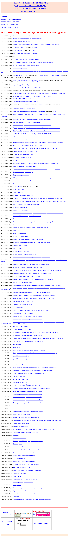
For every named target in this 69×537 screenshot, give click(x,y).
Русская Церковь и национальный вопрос (24, 254)
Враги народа (17, 225)
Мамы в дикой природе (19, 233)
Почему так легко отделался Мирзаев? (23, 36)
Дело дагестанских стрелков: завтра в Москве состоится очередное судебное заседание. (37, 222)
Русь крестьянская (18, 307)
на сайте (40, 515)
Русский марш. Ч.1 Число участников (23, 364)
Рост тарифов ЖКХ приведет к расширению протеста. (28, 441)
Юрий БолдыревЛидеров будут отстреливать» (25, 85)
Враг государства (17, 444)
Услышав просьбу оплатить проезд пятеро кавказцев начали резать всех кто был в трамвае (37, 270)
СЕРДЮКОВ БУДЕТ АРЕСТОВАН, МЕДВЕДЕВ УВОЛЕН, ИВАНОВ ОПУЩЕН (35, 148)
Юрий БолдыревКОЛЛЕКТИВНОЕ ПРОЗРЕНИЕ (27, 87)
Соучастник (16, 219)
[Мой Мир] (28, 513)
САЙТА (5, 524)
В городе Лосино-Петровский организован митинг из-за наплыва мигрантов (34, 295)
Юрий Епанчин (17, 186)
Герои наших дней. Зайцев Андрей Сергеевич (25, 53)
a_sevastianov (42, 75)
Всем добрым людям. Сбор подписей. (23, 301)
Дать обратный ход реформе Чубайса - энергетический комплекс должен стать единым (36, 128)
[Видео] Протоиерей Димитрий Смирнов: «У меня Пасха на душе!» (31, 310)
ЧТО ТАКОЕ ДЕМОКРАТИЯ (21, 75)
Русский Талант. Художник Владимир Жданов (26, 59)
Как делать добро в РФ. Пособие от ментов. (25, 479)
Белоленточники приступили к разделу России (25, 406)
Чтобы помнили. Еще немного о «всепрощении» (26, 276)
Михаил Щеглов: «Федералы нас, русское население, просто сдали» (31, 257)
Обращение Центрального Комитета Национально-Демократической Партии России (35, 332)
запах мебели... (17, 344)
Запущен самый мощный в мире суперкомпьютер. (26, 464)
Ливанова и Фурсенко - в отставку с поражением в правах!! (29, 488)
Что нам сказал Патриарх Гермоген (22, 304)
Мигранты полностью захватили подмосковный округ (28, 183)
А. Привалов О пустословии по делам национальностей (28, 341)
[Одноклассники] (27, 513)
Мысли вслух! (16, 347)
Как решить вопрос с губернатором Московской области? (28, 373)
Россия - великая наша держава (21, 41)
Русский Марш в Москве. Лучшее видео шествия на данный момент (31, 388)
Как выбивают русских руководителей (23, 452)
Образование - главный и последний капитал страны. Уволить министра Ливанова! (35, 163)
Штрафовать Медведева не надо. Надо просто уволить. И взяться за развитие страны (36, 131)
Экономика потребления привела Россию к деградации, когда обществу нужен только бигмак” (38, 338)
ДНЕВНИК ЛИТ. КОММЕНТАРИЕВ (10, 22)
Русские (15, 160)
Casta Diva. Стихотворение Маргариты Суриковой (26, 80)
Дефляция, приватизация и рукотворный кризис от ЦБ (27, 394)
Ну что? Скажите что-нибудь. (21, 356)
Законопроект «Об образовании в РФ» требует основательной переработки (33, 370)
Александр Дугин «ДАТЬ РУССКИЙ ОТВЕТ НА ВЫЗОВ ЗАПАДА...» (32, 96)
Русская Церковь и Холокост (21, 251)
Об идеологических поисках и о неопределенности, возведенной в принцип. (34, 178)
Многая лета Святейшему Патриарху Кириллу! (26, 151)
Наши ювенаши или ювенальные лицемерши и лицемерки (29, 111)
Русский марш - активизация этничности (24, 455)
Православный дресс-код (20, 68)
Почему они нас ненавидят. (20, 236)
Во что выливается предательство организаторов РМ (27, 397)
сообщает (40, 104)
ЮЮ (14, 56)
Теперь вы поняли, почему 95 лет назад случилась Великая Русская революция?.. (35, 367)
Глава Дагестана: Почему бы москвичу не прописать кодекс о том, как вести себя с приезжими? (39, 93)
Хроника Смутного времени (20, 426)
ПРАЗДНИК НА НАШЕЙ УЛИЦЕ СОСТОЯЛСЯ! (26, 385)
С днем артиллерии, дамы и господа (23, 172)
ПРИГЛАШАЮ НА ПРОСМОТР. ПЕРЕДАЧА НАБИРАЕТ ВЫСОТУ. (32, 134)
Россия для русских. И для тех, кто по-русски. (25, 432)
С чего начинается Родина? (20, 192)
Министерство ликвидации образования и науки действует (28, 403)
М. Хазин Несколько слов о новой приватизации (26, 122)
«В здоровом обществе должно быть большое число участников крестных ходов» (35, 353)
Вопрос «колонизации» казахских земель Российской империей (30, 227)
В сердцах (16, 435)
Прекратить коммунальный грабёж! (23, 195)
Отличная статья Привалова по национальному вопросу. (28, 411)
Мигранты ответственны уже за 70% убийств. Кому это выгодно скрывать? (33, 298)
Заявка (15, 104)
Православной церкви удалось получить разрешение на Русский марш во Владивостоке (37, 420)
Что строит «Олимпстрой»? (20, 139)
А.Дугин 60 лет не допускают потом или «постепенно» (27, 316)
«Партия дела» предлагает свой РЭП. (23, 482)
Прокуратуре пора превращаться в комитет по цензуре (27, 362)
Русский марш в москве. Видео (21, 414)
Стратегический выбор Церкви (21, 423)
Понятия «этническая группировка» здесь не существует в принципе (32, 119)
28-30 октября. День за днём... (21, 326)
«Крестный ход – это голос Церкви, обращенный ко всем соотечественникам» (34, 429)
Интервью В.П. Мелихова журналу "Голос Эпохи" (27, 216)
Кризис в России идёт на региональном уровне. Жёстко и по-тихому (32, 125)
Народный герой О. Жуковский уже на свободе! (26, 450)
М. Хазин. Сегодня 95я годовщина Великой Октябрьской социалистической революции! (37, 285)
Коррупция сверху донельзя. (21, 175)
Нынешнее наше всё (18, 189)
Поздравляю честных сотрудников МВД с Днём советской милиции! (32, 292)
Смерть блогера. (18, 50)
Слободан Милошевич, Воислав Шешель (24, 108)
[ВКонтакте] (24, 513)
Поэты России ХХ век (19, 458)
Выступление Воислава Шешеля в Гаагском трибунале (28, 267)
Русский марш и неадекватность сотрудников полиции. (28, 335)
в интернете (46, 515)
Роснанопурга (17, 476)
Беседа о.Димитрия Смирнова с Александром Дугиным (28, 239)
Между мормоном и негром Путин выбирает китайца (27, 391)
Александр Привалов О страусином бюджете (25, 101)
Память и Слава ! (18, 248)
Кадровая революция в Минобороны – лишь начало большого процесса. (33, 279)
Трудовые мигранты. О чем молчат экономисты (26, 491)
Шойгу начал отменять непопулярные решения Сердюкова (29, 350)
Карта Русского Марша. (19, 376)
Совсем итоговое (17, 408)
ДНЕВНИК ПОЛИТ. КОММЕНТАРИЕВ (11, 19)
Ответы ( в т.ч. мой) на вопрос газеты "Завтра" (25, 494)
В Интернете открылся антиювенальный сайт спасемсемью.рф (30, 169)
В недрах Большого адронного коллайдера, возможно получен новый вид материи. (36, 44)
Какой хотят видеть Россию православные (24, 166)
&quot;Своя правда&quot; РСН (21, 467)
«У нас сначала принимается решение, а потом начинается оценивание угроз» (34, 137)
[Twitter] (26, 513)
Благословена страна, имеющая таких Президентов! (27, 470)
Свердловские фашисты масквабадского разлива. (26, 204)
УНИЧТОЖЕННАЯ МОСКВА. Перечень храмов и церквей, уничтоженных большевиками (38, 213)
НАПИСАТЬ (7, 520)
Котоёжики (16, 496)
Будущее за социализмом (20, 207)
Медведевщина (17, 485)
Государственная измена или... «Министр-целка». (26, 65)
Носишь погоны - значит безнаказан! (23, 313)
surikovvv (34, 47)
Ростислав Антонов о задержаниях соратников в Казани (28, 400)
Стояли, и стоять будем (19, 447)
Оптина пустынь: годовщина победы (23, 154)
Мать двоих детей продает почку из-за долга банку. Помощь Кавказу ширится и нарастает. (38, 142)
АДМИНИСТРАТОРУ (7, 522)
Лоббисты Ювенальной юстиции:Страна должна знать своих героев (31, 242)
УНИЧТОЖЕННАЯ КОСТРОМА (22, 329)
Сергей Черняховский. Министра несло (23, 98)
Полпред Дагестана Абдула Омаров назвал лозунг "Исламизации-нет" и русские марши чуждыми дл (40, 201)
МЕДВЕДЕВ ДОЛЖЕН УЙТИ (21, 379)
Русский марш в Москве (19, 438)
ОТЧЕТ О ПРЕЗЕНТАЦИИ (20, 210)
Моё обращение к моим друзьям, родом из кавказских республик (31, 264)
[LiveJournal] (30, 513)
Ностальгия (16, 230)
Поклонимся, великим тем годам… (22, 157)
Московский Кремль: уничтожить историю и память (27, 38)
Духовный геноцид (19, 47)
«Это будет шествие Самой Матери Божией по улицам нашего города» (32, 499)
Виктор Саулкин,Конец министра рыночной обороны (27, 319)
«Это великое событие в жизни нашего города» (26, 417)
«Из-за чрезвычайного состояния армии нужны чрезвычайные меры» (32, 273)
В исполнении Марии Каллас (32, 82)
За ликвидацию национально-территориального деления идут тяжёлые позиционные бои (37, 198)
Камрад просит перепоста (20, 382)
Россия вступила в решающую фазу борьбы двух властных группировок (33, 181)
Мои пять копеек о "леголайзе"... (22, 245)
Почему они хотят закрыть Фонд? (22, 282)
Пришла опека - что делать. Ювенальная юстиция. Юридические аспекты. (33, 62)
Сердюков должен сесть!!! (20, 473)
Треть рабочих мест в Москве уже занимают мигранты (28, 145)
